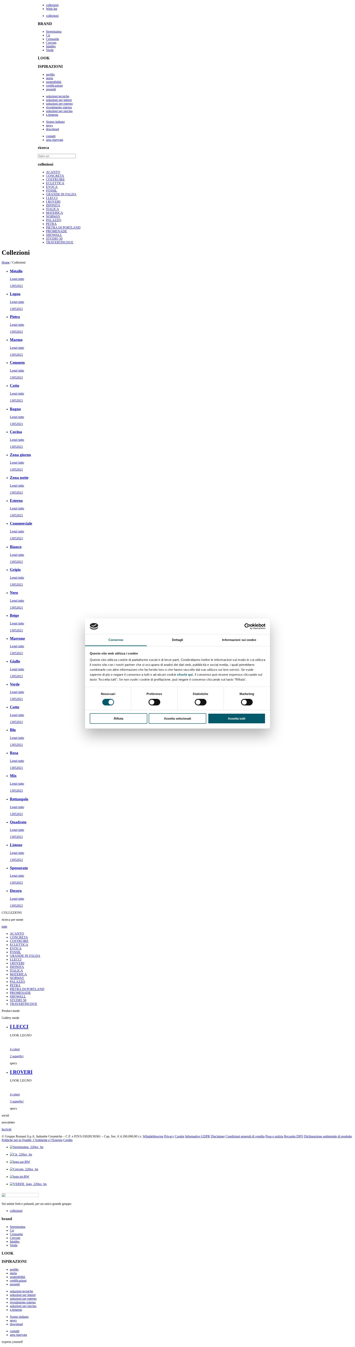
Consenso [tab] (115, 640)
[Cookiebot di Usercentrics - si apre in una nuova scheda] (247, 626)
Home (6, 262)
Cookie (179, 1136)
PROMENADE (56, 231)
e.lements (52, 114)
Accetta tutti (236, 718)
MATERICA (54, 212)
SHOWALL (54, 235)
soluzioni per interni (59, 100)
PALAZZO (53, 220)
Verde (50, 50)
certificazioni (54, 85)
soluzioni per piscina (59, 111)
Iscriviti (6, 1129)
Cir (48, 35)
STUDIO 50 (54, 238)
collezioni (52, 5)
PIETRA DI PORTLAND (63, 227)
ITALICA (52, 209)
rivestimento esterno (59, 107)
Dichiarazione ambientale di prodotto (328, 1136)
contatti (50, 136)
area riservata (54, 140)
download (52, 129)
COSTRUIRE (55, 179)
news (49, 125)
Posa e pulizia (274, 1136)
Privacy (169, 1136)
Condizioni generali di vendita (245, 1136)
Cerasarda (52, 39)
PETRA (51, 224)
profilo (50, 74)
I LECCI (52, 198)
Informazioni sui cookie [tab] (239, 640)
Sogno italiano (55, 121)
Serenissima (53, 31)
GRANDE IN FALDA (61, 194)
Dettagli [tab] (177, 640)
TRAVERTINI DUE (59, 242)
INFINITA (53, 205)
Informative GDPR (197, 1136)
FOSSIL (51, 190)
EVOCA (52, 187)
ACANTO (53, 172)
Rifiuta (118, 718)
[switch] (154, 702)
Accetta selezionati (177, 718)
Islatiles (51, 46)
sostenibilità (53, 82)
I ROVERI (53, 201)
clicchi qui (185, 674)
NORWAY (53, 216)
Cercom (51, 42)
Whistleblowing (153, 1136)
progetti (51, 89)
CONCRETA (55, 175)
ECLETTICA (55, 183)
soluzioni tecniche (57, 96)
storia (49, 78)
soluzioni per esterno (59, 103)
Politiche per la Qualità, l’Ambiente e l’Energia (32, 1140)
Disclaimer (218, 1136)
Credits (68, 1140)
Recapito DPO (293, 1136)
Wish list (51, 8)
